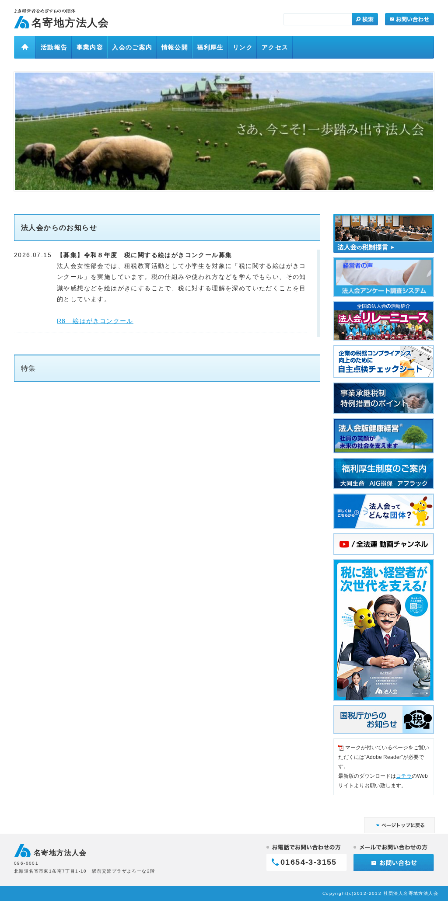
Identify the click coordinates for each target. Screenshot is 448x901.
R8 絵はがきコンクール (95, 320)
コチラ (404, 776)
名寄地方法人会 (70, 22)
